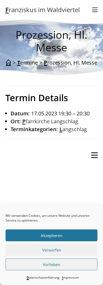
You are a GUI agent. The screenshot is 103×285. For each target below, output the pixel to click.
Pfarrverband (21, 170)
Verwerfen (51, 250)
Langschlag (73, 129)
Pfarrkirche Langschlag (50, 121)
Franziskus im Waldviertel (42, 9)
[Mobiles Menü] (94, 155)
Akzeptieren (51, 235)
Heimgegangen (44, 201)
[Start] (8, 62)
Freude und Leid (35, 178)
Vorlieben (51, 264)
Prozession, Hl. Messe (70, 62)
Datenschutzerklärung (43, 277)
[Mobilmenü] (95, 9)
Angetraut (38, 186)
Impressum (70, 277)
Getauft (35, 194)
